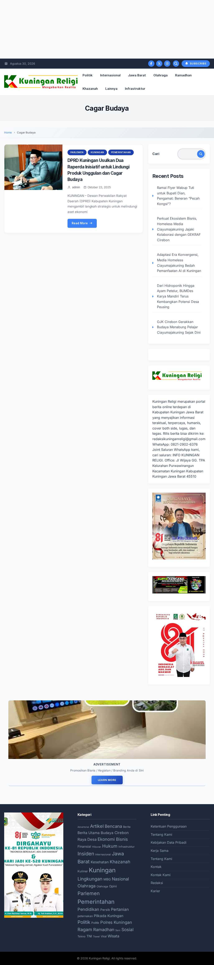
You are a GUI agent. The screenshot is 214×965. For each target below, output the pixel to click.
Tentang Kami (161, 834)
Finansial (84, 846)
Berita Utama (89, 832)
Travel (96, 936)
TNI (89, 936)
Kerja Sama (159, 850)
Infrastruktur (135, 89)
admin (76, 187)
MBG (107, 879)
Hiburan (96, 846)
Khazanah (90, 89)
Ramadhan (183, 75)
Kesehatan (100, 862)
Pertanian (120, 909)
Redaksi (157, 883)
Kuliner (83, 871)
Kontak (156, 867)
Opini (113, 886)
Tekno (81, 936)
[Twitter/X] (159, 63)
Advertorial (83, 827)
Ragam (85, 929)
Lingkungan (90, 879)
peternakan (85, 916)
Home (8, 132)
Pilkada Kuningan (108, 916)
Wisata (113, 936)
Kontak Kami (161, 875)
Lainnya (111, 89)
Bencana (113, 826)
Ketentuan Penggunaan (169, 826)
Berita (126, 826)
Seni (117, 930)
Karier (155, 891)
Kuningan (97, 152)
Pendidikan (88, 909)
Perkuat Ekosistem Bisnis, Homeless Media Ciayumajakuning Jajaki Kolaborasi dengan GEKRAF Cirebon (179, 229)
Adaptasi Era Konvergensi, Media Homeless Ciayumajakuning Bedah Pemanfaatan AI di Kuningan (179, 262)
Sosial (127, 929)
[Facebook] (151, 63)
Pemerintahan (121, 152)
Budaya (107, 833)
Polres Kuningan (116, 922)
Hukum (109, 846)
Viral (104, 936)
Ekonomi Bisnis (113, 839)
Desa (92, 839)
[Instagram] (167, 63)
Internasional (110, 75)
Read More (80, 223)
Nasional (120, 879)
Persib (105, 910)
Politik (88, 75)
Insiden (86, 854)
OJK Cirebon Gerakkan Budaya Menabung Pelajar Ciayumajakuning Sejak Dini (179, 327)
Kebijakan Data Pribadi (168, 842)
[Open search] (176, 63)
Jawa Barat (137, 75)
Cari (155, 154)
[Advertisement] (107, 29)
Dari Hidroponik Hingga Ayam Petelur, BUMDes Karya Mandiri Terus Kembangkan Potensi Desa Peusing (178, 296)
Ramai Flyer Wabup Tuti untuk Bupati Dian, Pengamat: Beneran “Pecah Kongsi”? (178, 196)
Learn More (107, 780)
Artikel (97, 826)
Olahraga (160, 75)
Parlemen (77, 152)
